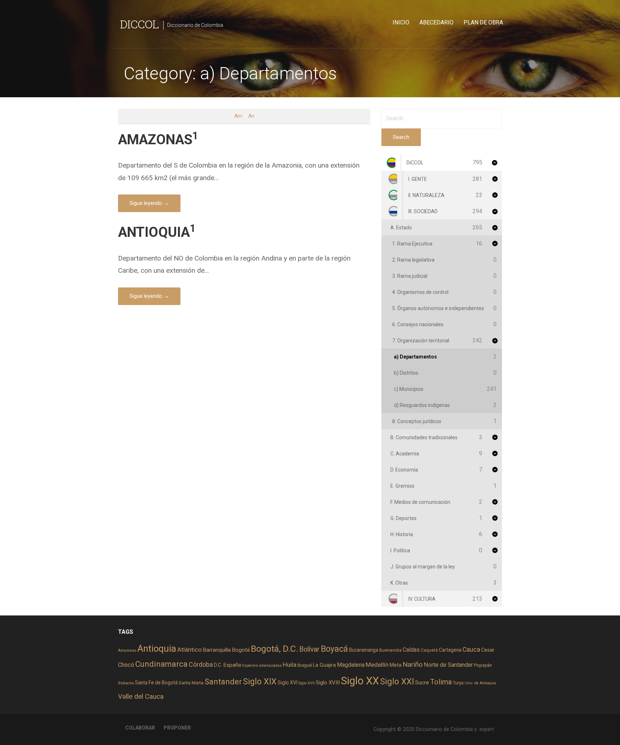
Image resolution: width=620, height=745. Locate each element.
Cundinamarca (161, 664)
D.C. (218, 665)
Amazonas (127, 650)
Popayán (483, 665)
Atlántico (189, 649)
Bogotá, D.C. (274, 648)
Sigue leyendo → (149, 203)
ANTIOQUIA (157, 232)
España (232, 665)
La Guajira (324, 665)
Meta (395, 665)
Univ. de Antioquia (480, 683)
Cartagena (450, 650)
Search (401, 137)
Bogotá (241, 650)
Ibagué (304, 665)
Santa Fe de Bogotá (156, 682)
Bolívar (309, 649)
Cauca (471, 649)
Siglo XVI (287, 682)
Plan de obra (483, 22)
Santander (223, 681)
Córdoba (201, 664)
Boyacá (334, 649)
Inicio (401, 22)
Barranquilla (217, 650)
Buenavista (390, 650)
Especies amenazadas (262, 665)
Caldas (411, 649)
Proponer (177, 728)
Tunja (458, 682)
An (251, 116)
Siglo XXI (397, 681)
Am (238, 116)
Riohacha (126, 683)
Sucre (422, 682)
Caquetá (429, 650)
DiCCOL (139, 24)
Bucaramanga (363, 650)
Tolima (441, 682)
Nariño (413, 664)
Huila (289, 664)
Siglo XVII (307, 683)
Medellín (377, 664)
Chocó (126, 664)
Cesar (487, 650)
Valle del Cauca (141, 696)
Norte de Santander (448, 664)
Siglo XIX (260, 681)
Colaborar (140, 728)
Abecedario (436, 22)
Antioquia (156, 648)
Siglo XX (360, 681)
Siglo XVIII (328, 682)
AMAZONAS (158, 139)
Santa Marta (191, 682)
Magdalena (351, 664)
